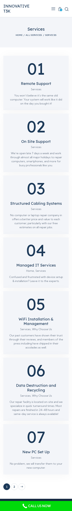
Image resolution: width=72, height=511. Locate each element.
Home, (30, 270)
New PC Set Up (36, 452)
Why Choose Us (42, 329)
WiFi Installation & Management (36, 321)
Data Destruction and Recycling (36, 387)
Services (36, 89)
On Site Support (36, 141)
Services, (26, 329)
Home (19, 35)
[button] (53, 9)
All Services (34, 35)
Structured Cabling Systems (36, 203)
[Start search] (66, 9)
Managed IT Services (36, 265)
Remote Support (36, 83)
